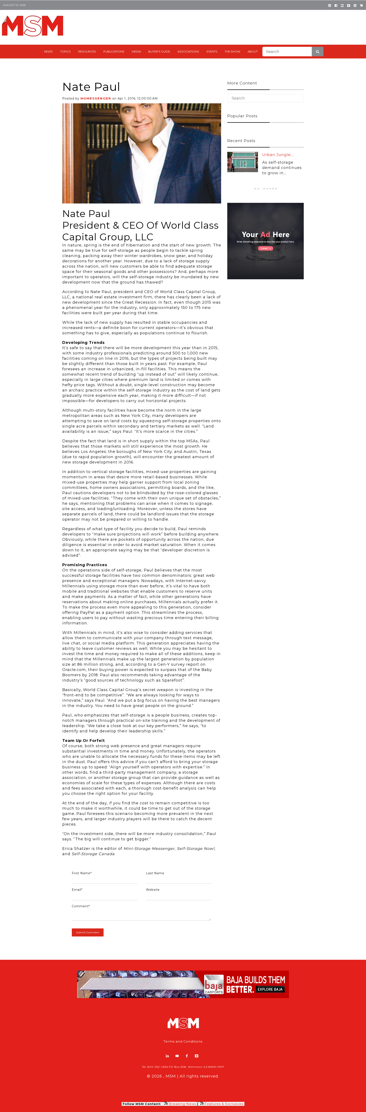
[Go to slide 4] (264, 188)
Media (136, 51)
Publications (113, 51)
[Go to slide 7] (273, 188)
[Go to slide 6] (270, 188)
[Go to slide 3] (261, 188)
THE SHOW (232, 51)
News (48, 51)
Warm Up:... (274, 154)
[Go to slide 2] (258, 188)
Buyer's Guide (159, 51)
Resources (87, 51)
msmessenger (95, 98)
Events (212, 51)
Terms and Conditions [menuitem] (183, 1041)
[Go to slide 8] (276, 188)
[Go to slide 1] (255, 188)
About (253, 51)
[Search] (317, 51)
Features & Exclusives (224, 1104)
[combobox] (292, 51)
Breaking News (182, 1104)
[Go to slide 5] (267, 188)
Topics (65, 51)
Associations (188, 51)
